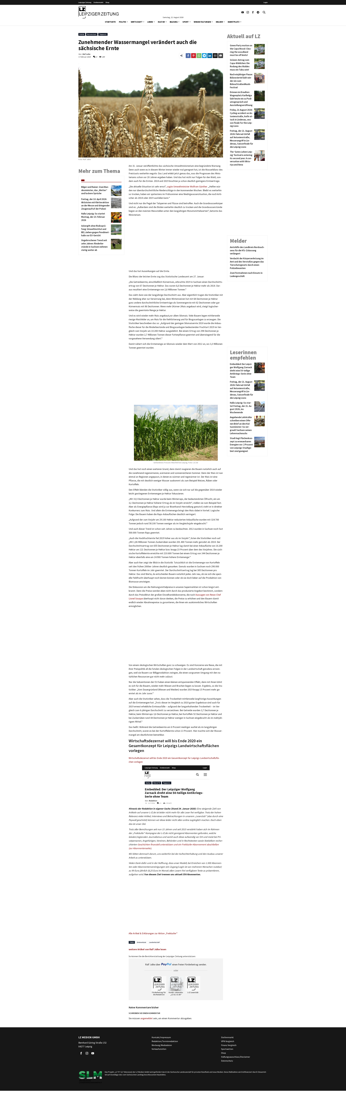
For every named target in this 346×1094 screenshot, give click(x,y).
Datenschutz (227, 1060)
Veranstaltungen (202, 22)
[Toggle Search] (264, 12)
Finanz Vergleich (228, 1045)
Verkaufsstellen (159, 1049)
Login (266, 2)
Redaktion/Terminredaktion (165, 1041)
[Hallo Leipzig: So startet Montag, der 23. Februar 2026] (116, 217)
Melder (219, 22)
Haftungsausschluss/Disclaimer (235, 1056)
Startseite (110, 22)
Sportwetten (227, 1049)
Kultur (161, 22)
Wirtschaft (136, 22)
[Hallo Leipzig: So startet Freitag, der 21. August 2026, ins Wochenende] (259, 407)
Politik (122, 22)
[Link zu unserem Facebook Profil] (252, 12)
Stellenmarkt (98, 2)
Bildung (174, 22)
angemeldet (146, 1018)
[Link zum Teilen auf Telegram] (204, 55)
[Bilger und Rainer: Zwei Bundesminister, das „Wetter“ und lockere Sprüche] (116, 190)
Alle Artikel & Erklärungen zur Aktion (147, 933)
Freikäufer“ (171, 933)
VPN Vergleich (227, 1041)
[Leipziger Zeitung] (98, 12)
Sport (185, 22)
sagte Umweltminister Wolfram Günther (187, 186)
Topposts (103, 34)
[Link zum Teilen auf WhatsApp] (199, 55)
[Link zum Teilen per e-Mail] (215, 55)
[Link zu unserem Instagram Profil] (247, 12)
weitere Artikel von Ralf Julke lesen (147, 949)
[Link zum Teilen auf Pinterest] (193, 55)
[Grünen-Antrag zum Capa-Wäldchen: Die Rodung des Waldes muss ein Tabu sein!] (259, 64)
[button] (127, 21)
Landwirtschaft (154, 942)
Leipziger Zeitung (84, 2)
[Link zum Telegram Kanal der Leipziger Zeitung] (258, 12)
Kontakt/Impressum (161, 1037)
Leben (150, 22)
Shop (107, 2)
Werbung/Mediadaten (162, 1045)
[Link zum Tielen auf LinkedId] (209, 55)
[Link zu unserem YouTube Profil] (242, 12)
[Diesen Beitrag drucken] (220, 55)
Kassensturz (91, 34)
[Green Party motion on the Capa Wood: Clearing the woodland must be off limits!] (259, 50)
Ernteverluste (141, 942)
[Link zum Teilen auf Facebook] (188, 55)
